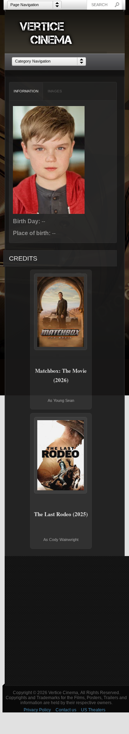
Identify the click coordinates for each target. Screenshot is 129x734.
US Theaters (93, 709)
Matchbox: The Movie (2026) (61, 375)
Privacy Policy (37, 709)
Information (26, 91)
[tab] (26, 91)
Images (55, 91)
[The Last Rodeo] (61, 455)
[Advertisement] (64, 620)
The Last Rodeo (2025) (61, 514)
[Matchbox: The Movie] (61, 312)
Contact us (66, 709)
